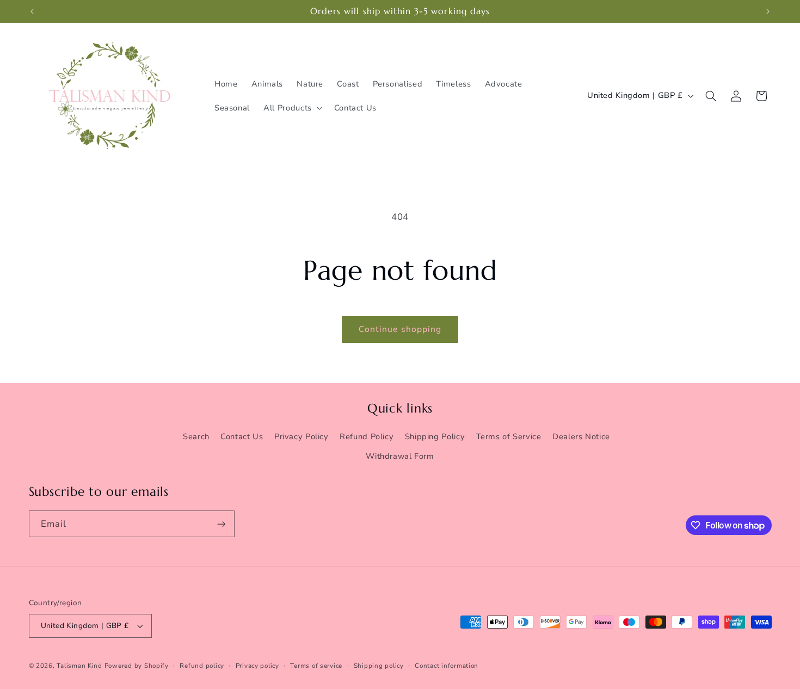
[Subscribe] (220, 523)
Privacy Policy (301, 436)
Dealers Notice (581, 436)
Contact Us (241, 436)
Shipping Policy (435, 436)
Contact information (446, 665)
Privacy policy (257, 665)
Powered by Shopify (136, 665)
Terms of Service (508, 436)
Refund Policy (366, 436)
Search (196, 436)
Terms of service (316, 665)
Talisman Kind (79, 665)
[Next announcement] (768, 11)
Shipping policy (379, 665)
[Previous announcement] (32, 11)
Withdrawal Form (400, 456)
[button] (292, 108)
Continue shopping (400, 329)
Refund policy (202, 665)
